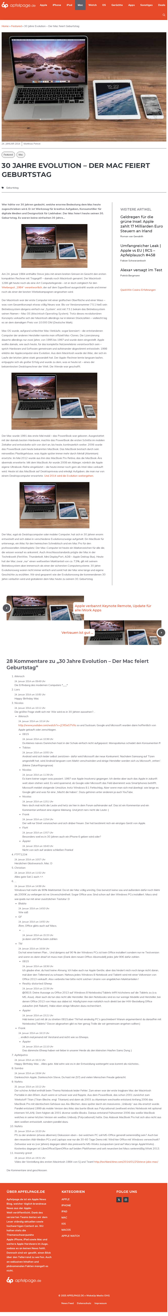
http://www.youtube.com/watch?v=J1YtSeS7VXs (47, 725)
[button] (164, 15)
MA (63, 1217)
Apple (43, 5)
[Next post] (161, 633)
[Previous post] (6, 608)
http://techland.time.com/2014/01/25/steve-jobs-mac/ (126, 1161)
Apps (131, 5)
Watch (92, 5)
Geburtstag (12, 187)
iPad (69, 5)
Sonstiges (146, 5)
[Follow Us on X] (119, 1199)
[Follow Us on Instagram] (125, 1199)
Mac (80, 5)
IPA (63, 1211)
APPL (65, 1199)
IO (63, 1223)
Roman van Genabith (131, 236)
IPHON (65, 1205)
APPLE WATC (70, 1235)
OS (104, 5)
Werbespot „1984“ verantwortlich (22, 287)
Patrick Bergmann (130, 275)
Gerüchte (117, 5)
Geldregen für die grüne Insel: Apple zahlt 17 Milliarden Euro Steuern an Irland (141, 224)
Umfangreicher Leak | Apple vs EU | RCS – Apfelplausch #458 (140, 250)
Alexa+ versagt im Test (141, 270)
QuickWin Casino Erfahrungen (138, 289)
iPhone (57, 5)
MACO (65, 1229)
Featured (8, 154)
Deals (161, 5)
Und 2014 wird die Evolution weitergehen (68, 475)
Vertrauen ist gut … (77, 633)
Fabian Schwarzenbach (133, 260)
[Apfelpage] (19, 5)
